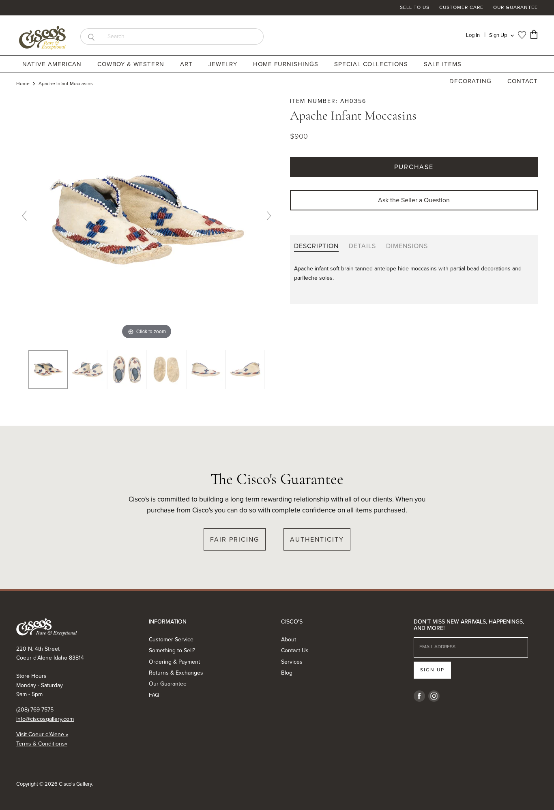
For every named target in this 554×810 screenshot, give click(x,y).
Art (187, 64)
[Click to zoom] (146, 218)
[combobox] (183, 36)
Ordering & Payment (174, 662)
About (288, 639)
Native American (53, 64)
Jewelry (223, 64)
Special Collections (372, 64)
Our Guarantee (515, 8)
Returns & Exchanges (176, 673)
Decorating (471, 81)
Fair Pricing (234, 539)
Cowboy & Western (131, 64)
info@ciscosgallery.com (45, 719)
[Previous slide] (24, 216)
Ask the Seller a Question (414, 200)
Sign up (432, 669)
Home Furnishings (286, 64)
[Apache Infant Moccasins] (87, 369)
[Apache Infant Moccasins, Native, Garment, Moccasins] (48, 369)
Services (292, 662)
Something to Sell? (172, 650)
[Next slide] (269, 216)
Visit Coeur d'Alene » (42, 734)
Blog (286, 673)
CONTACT (522, 81)
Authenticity (317, 539)
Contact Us (295, 650)
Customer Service (171, 639)
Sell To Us (414, 8)
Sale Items (443, 64)
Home (23, 84)
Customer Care (461, 8)
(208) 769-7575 (35, 709)
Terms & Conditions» (41, 743)
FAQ (154, 695)
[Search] (91, 36)
